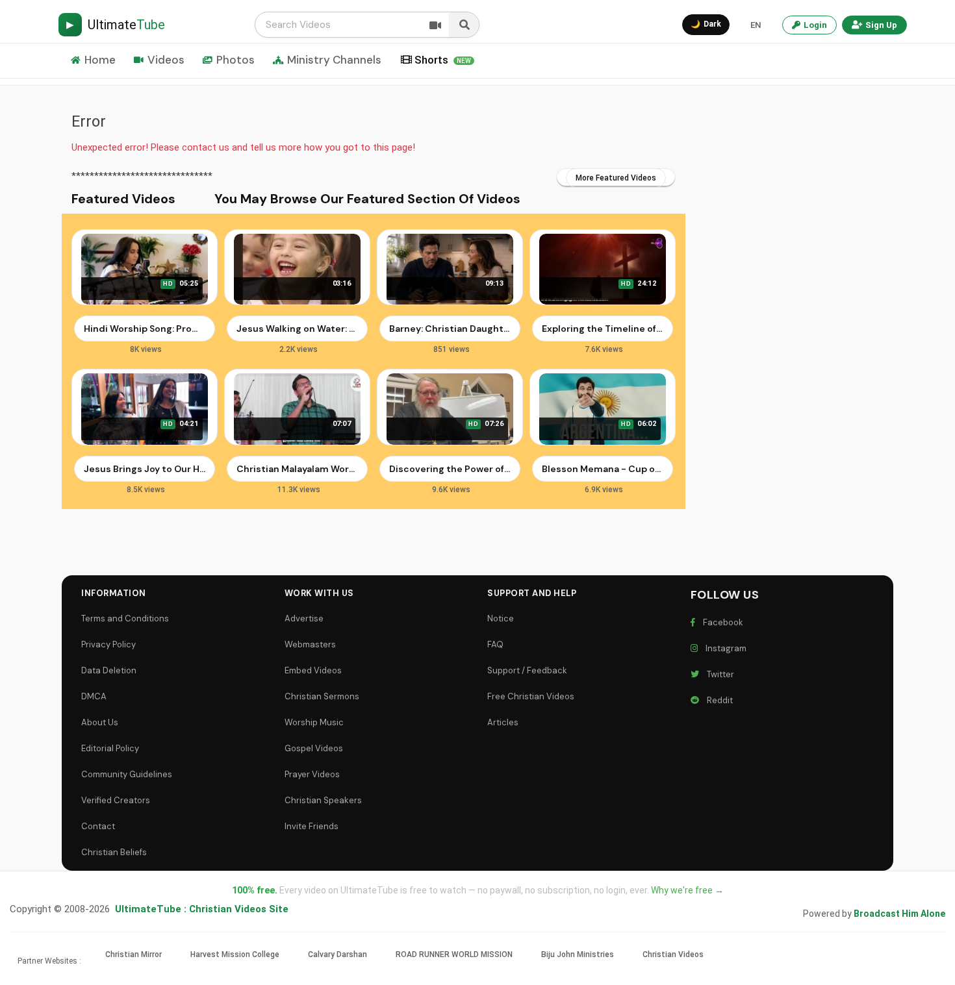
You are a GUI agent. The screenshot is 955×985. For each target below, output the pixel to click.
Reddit (718, 700)
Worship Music (314, 722)
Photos (235, 60)
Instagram (724, 648)
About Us (99, 722)
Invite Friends (311, 826)
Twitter (718, 674)
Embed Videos (313, 670)
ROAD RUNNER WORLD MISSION (454, 954)
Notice (500, 618)
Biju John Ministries (577, 954)
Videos (166, 60)
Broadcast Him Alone (899, 913)
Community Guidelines (126, 774)
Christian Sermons (322, 696)
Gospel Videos (314, 748)
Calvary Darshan (337, 954)
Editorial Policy (110, 748)
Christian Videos (673, 954)
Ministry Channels (334, 60)
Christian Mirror (133, 954)
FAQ (495, 644)
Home (100, 60)
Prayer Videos (312, 774)
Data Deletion (108, 670)
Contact (98, 826)
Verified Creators (115, 800)
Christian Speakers (323, 800)
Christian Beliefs (114, 852)
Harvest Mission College (234, 954)
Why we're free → (687, 890)
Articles (502, 722)
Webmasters (310, 644)
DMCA (94, 696)
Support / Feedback (527, 670)
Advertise (304, 618)
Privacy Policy (108, 644)
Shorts (442, 59)
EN (755, 25)
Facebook (721, 622)
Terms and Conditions (125, 618)
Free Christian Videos (530, 696)
